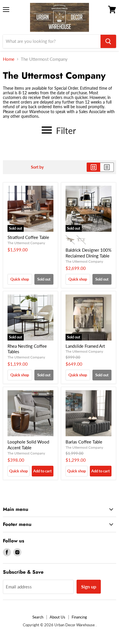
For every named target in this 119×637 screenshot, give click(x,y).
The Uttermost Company (26, 243)
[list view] (107, 167)
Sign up (88, 586)
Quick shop (19, 279)
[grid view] (93, 167)
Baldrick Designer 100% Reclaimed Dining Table (88, 252)
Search (37, 617)
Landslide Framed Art (85, 346)
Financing (79, 617)
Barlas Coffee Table (84, 441)
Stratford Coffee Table (28, 237)
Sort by (37, 167)
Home (8, 59)
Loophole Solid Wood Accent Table (28, 444)
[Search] (108, 41)
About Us (57, 617)
